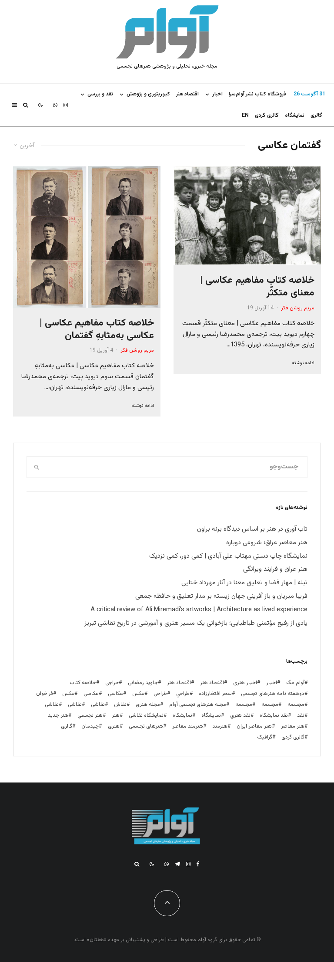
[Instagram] (65, 105)
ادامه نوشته (303, 363)
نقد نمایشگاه (274, 715)
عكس (138, 694)
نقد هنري (240, 715)
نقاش (120, 704)
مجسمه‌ (243, 704)
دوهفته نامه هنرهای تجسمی (272, 694)
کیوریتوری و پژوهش (148, 94)
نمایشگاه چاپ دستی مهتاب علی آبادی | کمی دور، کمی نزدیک (228, 556)
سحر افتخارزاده (215, 694)
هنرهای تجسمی (146, 726)
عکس (68, 694)
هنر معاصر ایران (254, 726)
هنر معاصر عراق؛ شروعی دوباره (266, 543)
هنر (116, 715)
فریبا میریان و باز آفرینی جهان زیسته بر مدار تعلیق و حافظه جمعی (221, 596)
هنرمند (219, 726)
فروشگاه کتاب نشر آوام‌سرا (257, 94)
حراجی (112, 683)
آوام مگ (295, 683)
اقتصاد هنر (187, 94)
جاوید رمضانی (143, 683)
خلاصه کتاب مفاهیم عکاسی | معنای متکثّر (257, 287)
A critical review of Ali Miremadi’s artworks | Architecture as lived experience (198, 610)
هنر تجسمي (90, 715)
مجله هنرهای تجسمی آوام (197, 704)
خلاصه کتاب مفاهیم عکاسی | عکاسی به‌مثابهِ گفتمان (97, 329)
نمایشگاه (182, 715)
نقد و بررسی (100, 94)
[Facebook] (198, 864)
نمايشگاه (294, 115)
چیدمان (90, 726)
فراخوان (44, 694)
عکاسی (115, 694)
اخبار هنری (245, 683)
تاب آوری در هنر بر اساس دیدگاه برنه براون (252, 529)
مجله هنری (148, 704)
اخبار (217, 94)
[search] (37, 467)
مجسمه (295, 704)
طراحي (183, 694)
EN (245, 115)
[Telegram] (177, 864)
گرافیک (264, 737)
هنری (114, 726)
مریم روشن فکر (297, 308)
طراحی (160, 694)
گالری (316, 115)
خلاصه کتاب (83, 683)
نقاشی (98, 704)
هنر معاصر (292, 726)
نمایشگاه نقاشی (146, 715)
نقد (300, 715)
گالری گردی (267, 115)
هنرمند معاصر (187, 726)
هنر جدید (58, 715)
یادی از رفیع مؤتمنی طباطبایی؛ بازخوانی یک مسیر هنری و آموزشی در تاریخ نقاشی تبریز (195, 623)
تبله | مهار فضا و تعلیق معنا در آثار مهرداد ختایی (244, 583)
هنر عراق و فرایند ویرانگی (275, 569)
